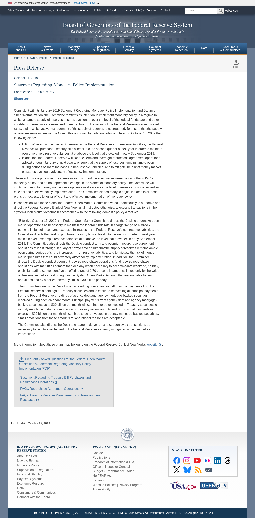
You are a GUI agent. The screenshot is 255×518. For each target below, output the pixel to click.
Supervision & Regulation (35, 470)
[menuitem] (21, 49)
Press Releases (63, 57)
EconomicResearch (181, 48)
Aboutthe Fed (21, 48)
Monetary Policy (28, 465)
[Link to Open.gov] (216, 485)
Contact (165, 10)
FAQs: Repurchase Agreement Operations (49, 388)
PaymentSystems (155, 48)
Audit (130, 471)
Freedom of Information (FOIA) (114, 462)
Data (204, 48)
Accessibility (101, 489)
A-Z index (112, 10)
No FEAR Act (102, 475)
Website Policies (104, 485)
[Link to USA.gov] (184, 485)
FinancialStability (128, 48)
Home (18, 57)
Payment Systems (29, 479)
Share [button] (18, 98)
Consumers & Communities (230, 48)
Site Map (97, 10)
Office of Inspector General (111, 466)
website (152, 344)
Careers (127, 10)
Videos (151, 10)
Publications (80, 10)
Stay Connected (18, 10)
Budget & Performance (109, 471)
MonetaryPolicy (74, 48)
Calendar (63, 10)
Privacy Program (130, 485)
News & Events (37, 57)
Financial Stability (29, 474)
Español (98, 480)
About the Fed (27, 456)
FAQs (140, 10)
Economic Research (31, 483)
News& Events (47, 48)
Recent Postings (43, 10)
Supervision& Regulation (101, 48)
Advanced (231, 10)
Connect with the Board (33, 497)
